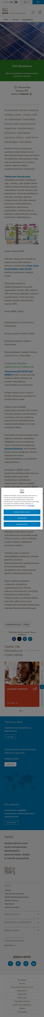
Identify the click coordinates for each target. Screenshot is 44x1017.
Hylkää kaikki (21, 518)
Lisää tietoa (30, 505)
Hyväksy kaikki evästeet (22, 512)
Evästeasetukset (22, 524)
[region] (22, 508)
